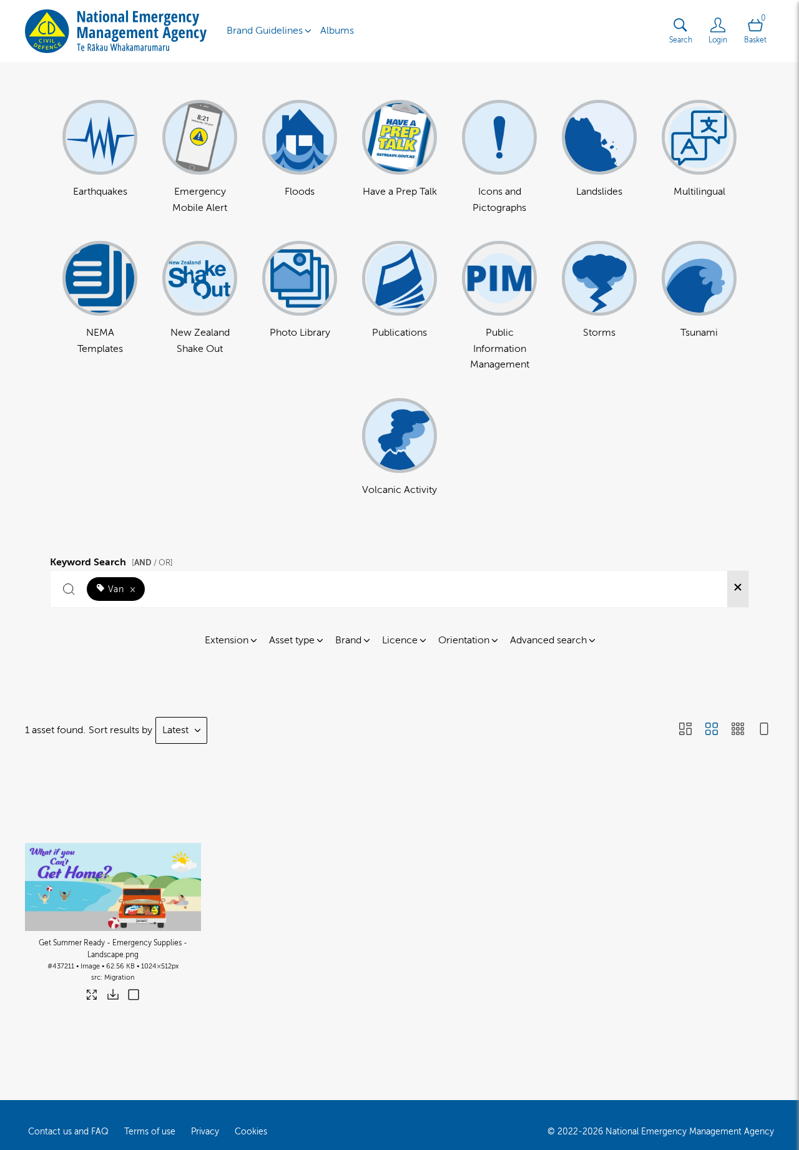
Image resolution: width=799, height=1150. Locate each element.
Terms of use (149, 1131)
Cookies (251, 1131)
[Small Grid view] (738, 730)
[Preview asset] (113, 868)
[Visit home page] (116, 31)
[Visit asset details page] (92, 997)
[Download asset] (113, 997)
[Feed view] (764, 730)
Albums (337, 30)
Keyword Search (111, 560)
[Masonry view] (685, 730)
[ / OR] (152, 562)
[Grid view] (712, 730)
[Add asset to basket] (134, 996)
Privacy (205, 1131)
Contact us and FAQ (68, 1131)
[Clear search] (737, 589)
